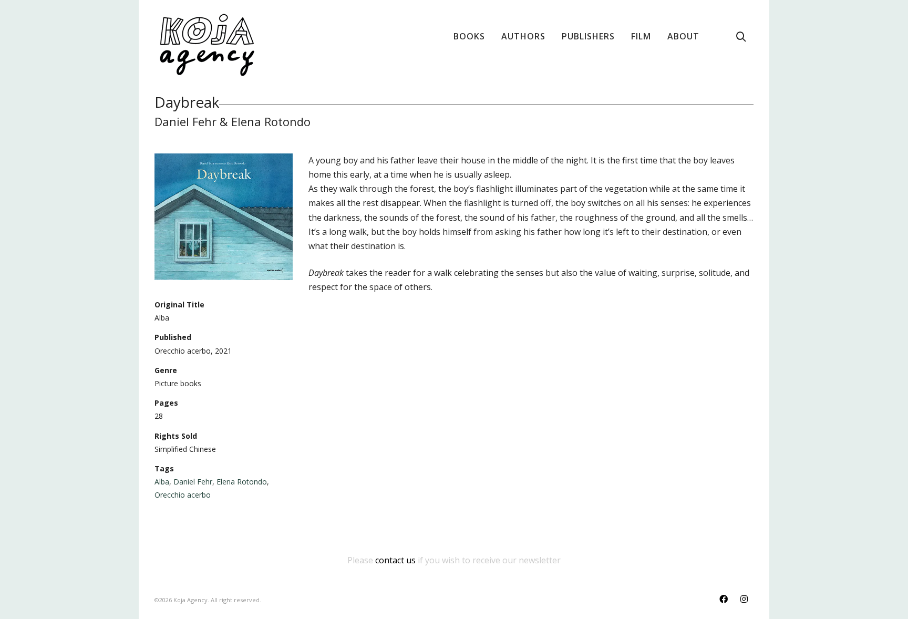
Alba (161, 482)
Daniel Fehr (192, 482)
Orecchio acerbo (182, 495)
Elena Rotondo (241, 482)
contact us (395, 560)
